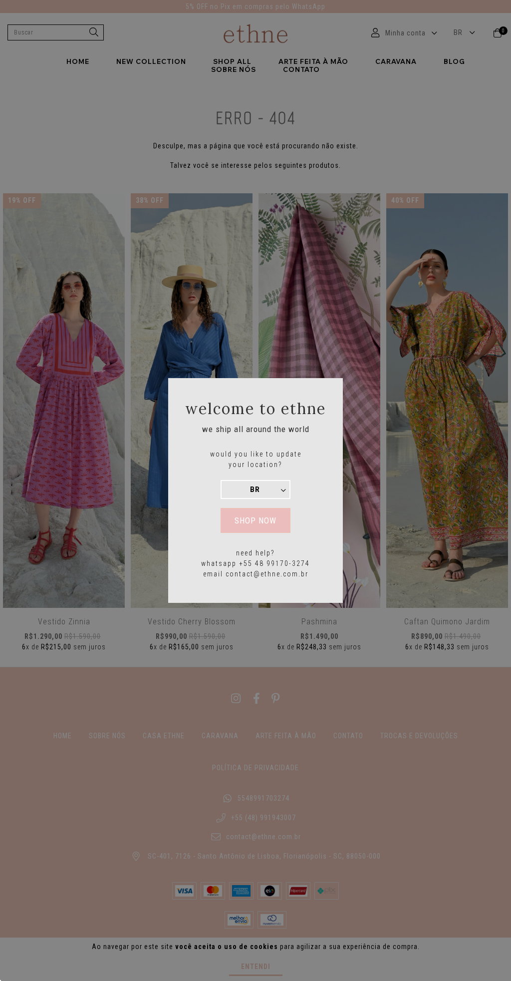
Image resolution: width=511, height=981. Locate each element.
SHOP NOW (255, 520)
